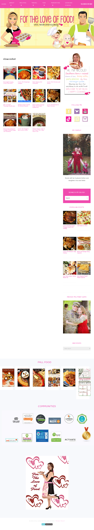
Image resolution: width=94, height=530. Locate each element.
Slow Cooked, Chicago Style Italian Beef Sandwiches (38, 106)
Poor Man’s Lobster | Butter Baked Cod (69, 277)
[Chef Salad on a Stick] (84, 224)
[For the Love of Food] (47, 49)
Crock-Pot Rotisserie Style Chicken (53, 105)
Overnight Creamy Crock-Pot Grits (8, 82)
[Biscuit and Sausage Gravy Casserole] (84, 250)
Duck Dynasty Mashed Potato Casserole (82, 277)
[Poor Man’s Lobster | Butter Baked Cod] (69, 274)
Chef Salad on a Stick (82, 226)
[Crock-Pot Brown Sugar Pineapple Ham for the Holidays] (69, 224)
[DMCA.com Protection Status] (47, 526)
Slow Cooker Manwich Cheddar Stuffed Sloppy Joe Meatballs (9, 130)
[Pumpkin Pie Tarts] (8, 388)
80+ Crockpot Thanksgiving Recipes (9, 105)
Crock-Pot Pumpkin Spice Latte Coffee (23, 129)
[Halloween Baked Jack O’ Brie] (23, 388)
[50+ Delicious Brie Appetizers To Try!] (54, 388)
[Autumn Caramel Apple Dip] (39, 388)
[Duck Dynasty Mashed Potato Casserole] (84, 274)
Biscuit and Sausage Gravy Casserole (83, 252)
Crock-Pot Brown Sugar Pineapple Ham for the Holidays (69, 227)
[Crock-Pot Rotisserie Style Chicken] (69, 250)
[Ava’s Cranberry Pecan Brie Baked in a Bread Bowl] (69, 388)
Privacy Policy (60, 520)
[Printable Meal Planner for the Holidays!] (84, 397)
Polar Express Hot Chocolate (37, 82)
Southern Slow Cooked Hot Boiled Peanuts (24, 105)
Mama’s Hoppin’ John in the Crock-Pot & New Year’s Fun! (39, 130)
